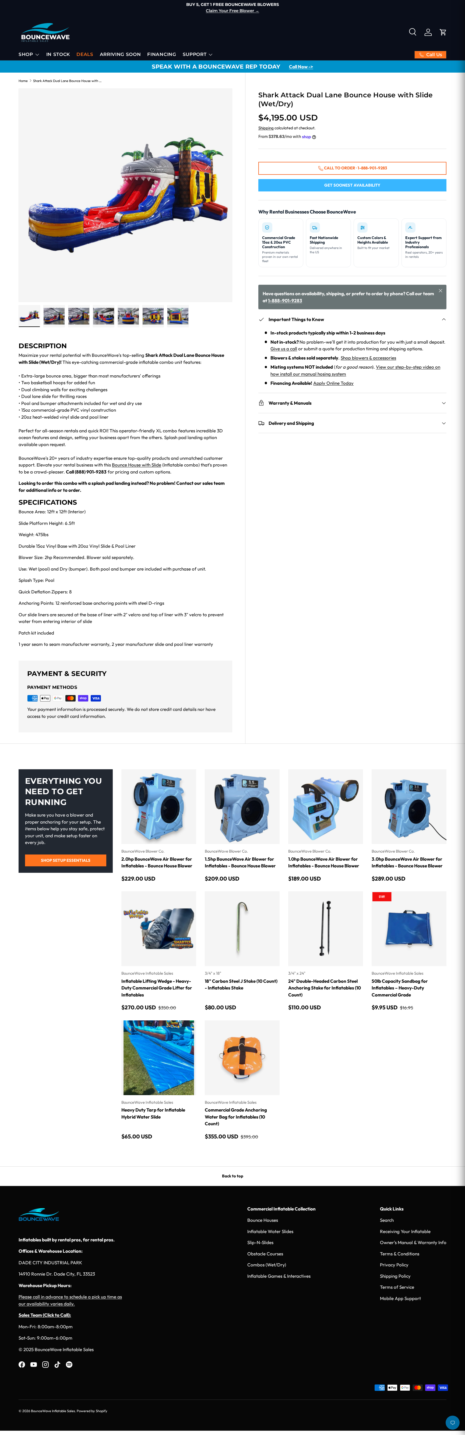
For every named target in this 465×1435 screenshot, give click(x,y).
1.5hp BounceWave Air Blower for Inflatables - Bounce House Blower (240, 862)
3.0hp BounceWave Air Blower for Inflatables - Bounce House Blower (407, 862)
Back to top (232, 1175)
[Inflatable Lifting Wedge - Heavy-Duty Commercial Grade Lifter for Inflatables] (158, 928)
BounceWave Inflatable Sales (53, 1411)
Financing (161, 54)
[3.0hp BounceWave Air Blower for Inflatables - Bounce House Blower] (409, 806)
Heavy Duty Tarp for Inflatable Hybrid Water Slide (153, 1113)
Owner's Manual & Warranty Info (413, 1242)
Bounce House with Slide (136, 465)
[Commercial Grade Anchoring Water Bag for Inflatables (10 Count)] (242, 1057)
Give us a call (283, 348)
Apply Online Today (333, 383)
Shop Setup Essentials (65, 860)
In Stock (58, 54)
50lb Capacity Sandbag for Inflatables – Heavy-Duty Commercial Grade (400, 988)
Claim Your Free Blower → (56, 10)
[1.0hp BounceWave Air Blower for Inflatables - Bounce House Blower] (325, 806)
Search (387, 1220)
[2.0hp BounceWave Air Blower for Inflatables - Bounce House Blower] (158, 806)
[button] (443, 32)
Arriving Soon (120, 54)
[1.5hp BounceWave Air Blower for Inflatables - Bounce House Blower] (242, 806)
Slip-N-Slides (260, 1242)
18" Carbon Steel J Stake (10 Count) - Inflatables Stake (241, 984)
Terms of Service (397, 1287)
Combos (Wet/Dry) (266, 1264)
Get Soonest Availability (352, 185)
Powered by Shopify (92, 1411)
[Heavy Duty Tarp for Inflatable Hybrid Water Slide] (158, 1057)
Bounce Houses (262, 1220)
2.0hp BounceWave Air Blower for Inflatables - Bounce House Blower (156, 862)
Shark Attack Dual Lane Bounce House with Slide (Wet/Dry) (67, 81)
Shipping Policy (395, 1276)
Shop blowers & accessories (368, 358)
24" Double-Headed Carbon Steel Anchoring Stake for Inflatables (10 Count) (324, 988)
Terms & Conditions (399, 1253)
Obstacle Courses (265, 1253)
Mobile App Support (400, 1298)
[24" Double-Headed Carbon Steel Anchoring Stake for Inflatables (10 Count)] (325, 928)
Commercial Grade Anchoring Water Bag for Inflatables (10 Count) (236, 1116)
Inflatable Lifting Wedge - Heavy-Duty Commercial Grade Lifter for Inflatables (156, 988)
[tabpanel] (125, 494)
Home (23, 81)
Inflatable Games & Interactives (279, 1276)
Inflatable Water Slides (270, 1231)
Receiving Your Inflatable (405, 1231)
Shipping (266, 127)
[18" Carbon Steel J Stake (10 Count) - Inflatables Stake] (242, 928)
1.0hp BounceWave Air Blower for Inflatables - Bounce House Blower (323, 862)
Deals (84, 54)
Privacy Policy (394, 1264)
